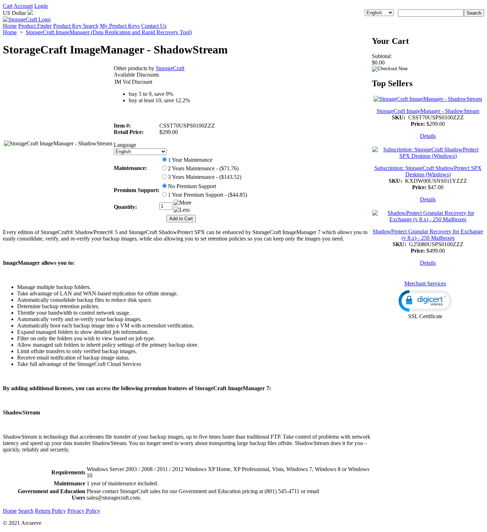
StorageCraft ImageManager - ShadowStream (427, 111)
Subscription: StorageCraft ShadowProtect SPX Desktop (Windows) (428, 171)
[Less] (182, 210)
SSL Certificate (425, 316)
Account (23, 6)
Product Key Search (75, 26)
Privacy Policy (83, 511)
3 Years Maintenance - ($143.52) (204, 177)
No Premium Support (192, 186)
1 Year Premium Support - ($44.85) (207, 195)
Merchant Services (425, 283)
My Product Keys (120, 26)
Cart (7, 6)
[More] (182, 203)
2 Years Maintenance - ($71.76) (203, 168)
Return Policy (50, 511)
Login (41, 6)
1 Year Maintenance (190, 160)
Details (428, 136)
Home (10, 26)
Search (26, 511)
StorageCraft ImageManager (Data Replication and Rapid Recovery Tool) (109, 32)
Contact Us (153, 26)
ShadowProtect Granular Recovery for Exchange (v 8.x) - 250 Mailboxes (428, 234)
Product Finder (35, 26)
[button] (425, 301)
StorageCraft (170, 68)
